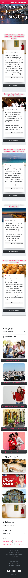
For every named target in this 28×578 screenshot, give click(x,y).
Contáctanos (14, 562)
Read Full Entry (14, 86)
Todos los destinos (14, 550)
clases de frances (7, 541)
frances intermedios (8, 544)
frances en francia (18, 541)
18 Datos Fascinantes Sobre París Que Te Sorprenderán (14, 383)
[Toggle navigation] (3, 2)
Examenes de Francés (14, 565)
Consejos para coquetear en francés (11, 452)
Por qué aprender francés (14, 554)
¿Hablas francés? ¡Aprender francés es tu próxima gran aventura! (14, 429)
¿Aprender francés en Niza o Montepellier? (14, 206)
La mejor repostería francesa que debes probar (14, 261)
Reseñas (14, 560)
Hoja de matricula (14, 563)
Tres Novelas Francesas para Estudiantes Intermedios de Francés (14, 37)
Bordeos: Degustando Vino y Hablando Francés (14, 95)
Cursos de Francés (14, 552)
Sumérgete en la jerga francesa (10, 360)
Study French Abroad (18, 2)
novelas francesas (19, 544)
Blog (14, 558)
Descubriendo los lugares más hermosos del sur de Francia (14, 150)
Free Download (14, 556)
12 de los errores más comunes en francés (13, 406)
